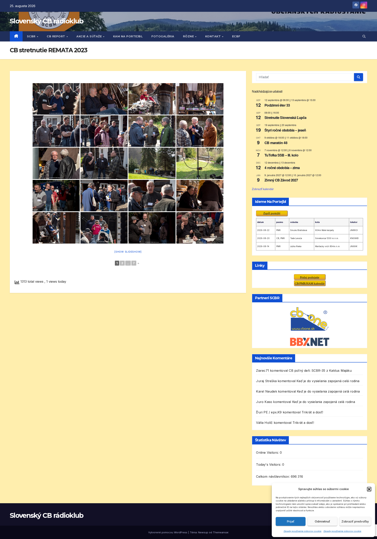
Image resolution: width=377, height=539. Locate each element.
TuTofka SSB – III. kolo (281, 155)
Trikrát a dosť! (312, 412)
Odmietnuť (322, 521)
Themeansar (220, 532)
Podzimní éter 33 (277, 105)
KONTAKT (213, 36)
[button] (369, 489)
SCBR (32, 36)
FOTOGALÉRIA (162, 36)
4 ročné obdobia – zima (282, 167)
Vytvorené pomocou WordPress (168, 532)
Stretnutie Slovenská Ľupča (285, 117)
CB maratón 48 (275, 142)
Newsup (203, 532)
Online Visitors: (268, 452)
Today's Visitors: (269, 464)
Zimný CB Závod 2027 (281, 180)
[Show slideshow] (128, 251)
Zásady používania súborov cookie (302, 531)
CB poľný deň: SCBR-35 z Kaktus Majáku (320, 371)
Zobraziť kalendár (263, 189)
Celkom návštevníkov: (273, 476)
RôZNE (189, 36)
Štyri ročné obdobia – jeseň (285, 130)
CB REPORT (56, 36)
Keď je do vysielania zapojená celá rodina (327, 381)
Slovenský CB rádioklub (46, 21)
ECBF (236, 36)
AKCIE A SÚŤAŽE (89, 36)
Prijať (290, 521)
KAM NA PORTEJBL (128, 36)
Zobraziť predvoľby (355, 521)
